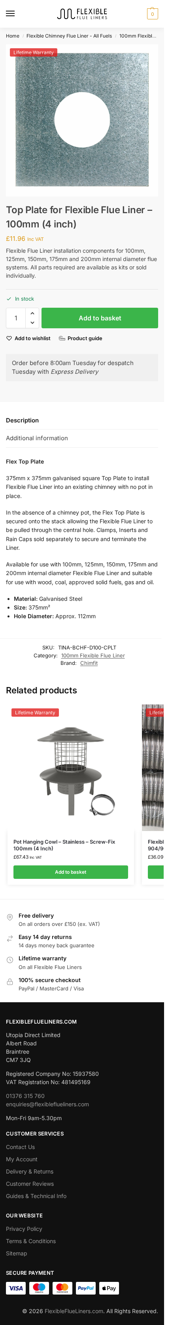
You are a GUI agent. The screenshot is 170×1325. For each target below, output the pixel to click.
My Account (22, 1159)
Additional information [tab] (37, 438)
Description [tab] (22, 420)
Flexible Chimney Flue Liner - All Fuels (69, 36)
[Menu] (18, 14)
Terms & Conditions (31, 1241)
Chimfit (89, 663)
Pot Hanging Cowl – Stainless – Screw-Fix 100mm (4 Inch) (64, 845)
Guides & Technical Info (36, 1195)
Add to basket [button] (70, 872)
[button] (151, 13)
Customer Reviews (30, 1183)
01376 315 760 (25, 1095)
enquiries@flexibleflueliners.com (47, 1104)
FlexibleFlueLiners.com (74, 1311)
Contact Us (20, 1146)
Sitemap (16, 1253)
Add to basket (100, 318)
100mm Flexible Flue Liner (93, 655)
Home (12, 36)
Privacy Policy (24, 1228)
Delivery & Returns (29, 1171)
